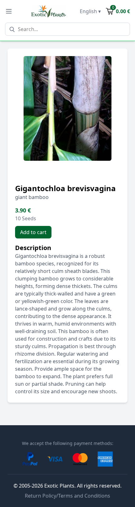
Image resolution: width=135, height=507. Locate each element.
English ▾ (90, 11)
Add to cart (33, 232)
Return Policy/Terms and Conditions (67, 495)
